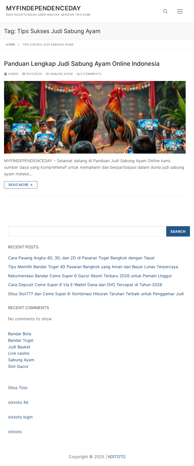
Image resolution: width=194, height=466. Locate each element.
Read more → (21, 185)
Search (178, 231)
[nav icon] (180, 11)
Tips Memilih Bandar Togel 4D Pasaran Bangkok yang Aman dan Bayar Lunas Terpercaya (93, 266)
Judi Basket (19, 346)
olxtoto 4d (18, 402)
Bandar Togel (20, 340)
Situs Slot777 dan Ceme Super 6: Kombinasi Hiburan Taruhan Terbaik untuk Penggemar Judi (96, 293)
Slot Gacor (18, 366)
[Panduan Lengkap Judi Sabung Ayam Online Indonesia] (95, 117)
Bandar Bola (19, 333)
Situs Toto (18, 387)
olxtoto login (20, 416)
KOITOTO (117, 456)
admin (12, 74)
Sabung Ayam (60, 74)
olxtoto (15, 431)
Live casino (19, 353)
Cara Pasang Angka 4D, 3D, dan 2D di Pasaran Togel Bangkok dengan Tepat (81, 257)
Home (10, 44)
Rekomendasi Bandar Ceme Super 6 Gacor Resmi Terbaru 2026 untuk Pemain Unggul (90, 275)
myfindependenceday (43, 8)
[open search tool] (165, 11)
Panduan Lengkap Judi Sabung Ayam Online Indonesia (82, 63)
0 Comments (90, 74)
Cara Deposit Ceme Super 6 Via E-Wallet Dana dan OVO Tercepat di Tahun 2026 (85, 284)
